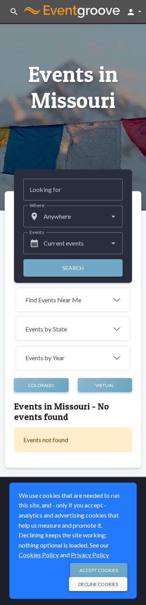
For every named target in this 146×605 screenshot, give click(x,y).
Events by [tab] (46, 329)
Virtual (104, 385)
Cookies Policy (39, 554)
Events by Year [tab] (45, 357)
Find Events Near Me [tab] (53, 299)
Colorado (41, 385)
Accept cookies (98, 570)
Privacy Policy (90, 554)
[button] (133, 11)
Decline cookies (98, 584)
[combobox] (73, 216)
